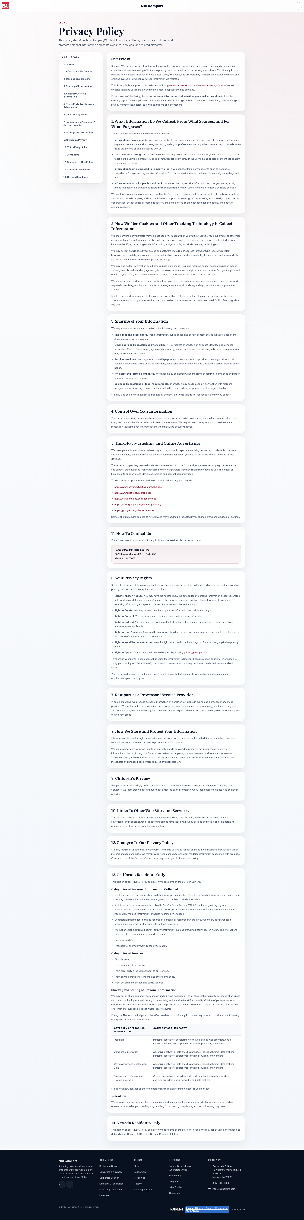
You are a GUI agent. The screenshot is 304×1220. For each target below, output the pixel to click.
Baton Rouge (175, 1175)
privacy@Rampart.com (196, 652)
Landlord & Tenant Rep (111, 1183)
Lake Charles (175, 1187)
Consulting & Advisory (110, 1172)
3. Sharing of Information (77, 86)
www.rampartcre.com (181, 85)
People (138, 1183)
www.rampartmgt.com (210, 85)
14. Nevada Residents (75, 177)
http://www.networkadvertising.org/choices (138, 486)
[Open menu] (298, 6)
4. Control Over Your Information (74, 95)
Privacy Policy (238, 1209)
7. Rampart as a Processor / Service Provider (79, 123)
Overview (68, 64)
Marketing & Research (111, 1189)
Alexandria (174, 1193)
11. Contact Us (71, 154)
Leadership (140, 1172)
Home (137, 1166)
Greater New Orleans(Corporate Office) (180, 1168)
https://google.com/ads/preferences (134, 510)
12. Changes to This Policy (78, 162)
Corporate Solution (109, 1177)
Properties (139, 1177)
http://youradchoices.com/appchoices (135, 498)
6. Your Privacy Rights (75, 114)
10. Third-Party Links (75, 147)
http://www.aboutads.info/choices (133, 492)
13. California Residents (76, 169)
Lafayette (174, 1181)
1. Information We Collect (77, 71)
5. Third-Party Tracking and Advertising (79, 105)
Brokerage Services (109, 1166)
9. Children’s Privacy (75, 140)
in (59, 1184)
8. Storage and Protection (78, 132)
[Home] (5, 5)
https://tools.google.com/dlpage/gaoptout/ (137, 504)
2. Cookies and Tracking (77, 79)
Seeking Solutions (143, 1189)
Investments (105, 1195)
